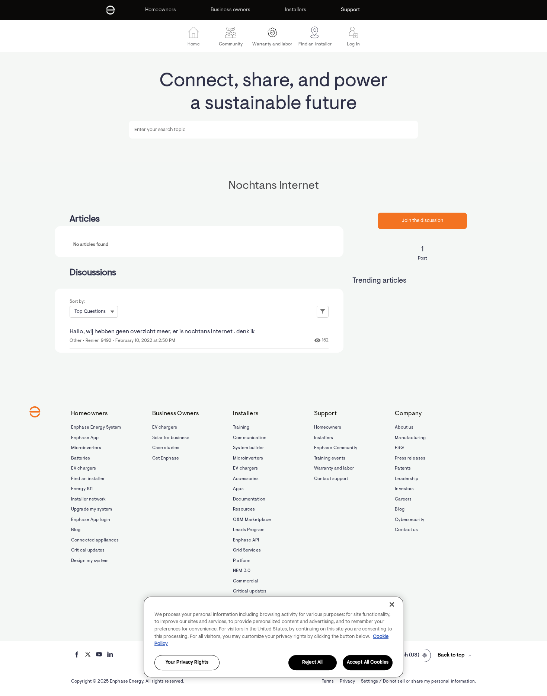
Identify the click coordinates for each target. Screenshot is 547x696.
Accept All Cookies (367, 662)
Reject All (312, 662)
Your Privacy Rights (187, 662)
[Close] (392, 604)
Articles (85, 219)
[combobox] (273, 130)
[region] (273, 637)
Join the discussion (422, 220)
